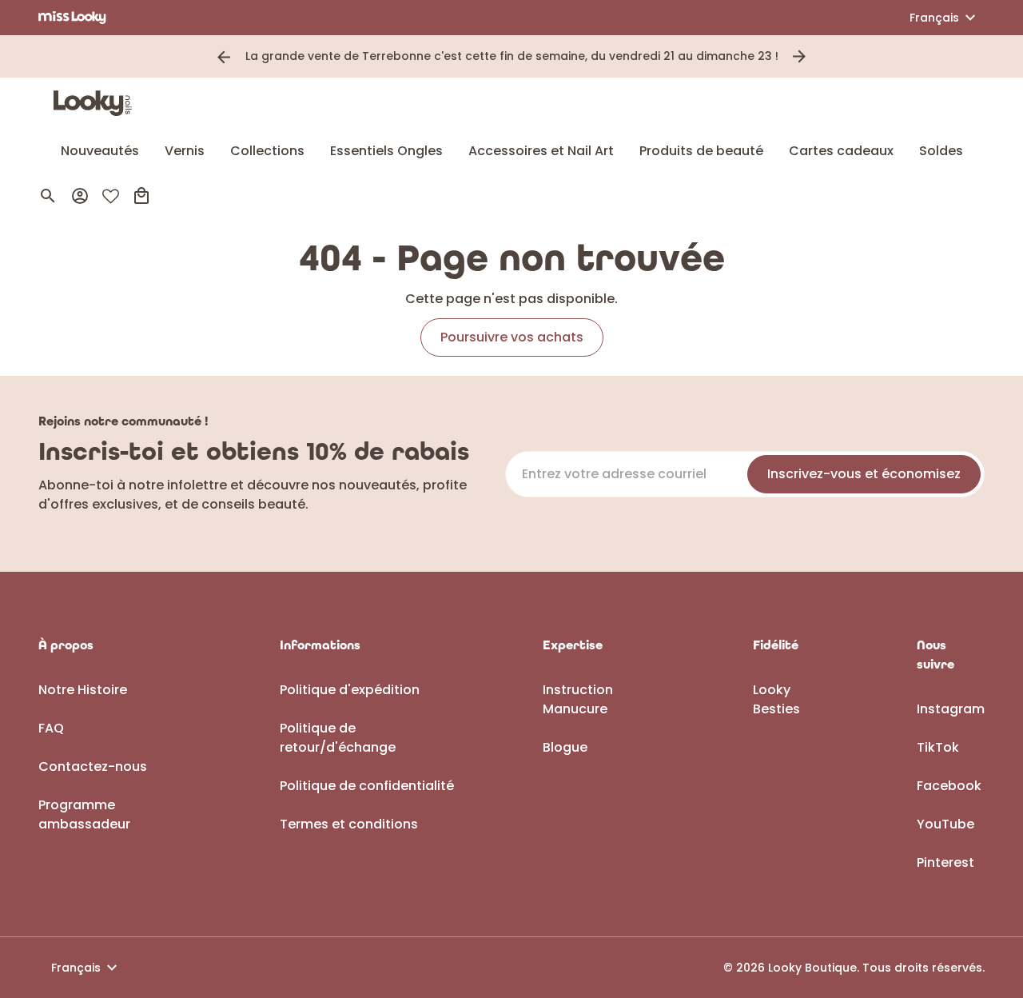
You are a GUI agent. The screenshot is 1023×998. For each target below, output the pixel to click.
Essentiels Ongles (386, 151)
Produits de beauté (701, 151)
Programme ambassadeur (84, 814)
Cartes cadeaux (841, 151)
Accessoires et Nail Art (541, 151)
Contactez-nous (92, 766)
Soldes (941, 151)
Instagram (951, 709)
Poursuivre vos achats (511, 337)
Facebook (949, 785)
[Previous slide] (223, 56)
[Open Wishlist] (110, 196)
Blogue (565, 747)
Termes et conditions (349, 824)
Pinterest (945, 862)
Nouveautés (100, 151)
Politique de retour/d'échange (338, 737)
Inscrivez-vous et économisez (864, 474)
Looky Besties (776, 699)
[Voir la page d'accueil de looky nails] (96, 103)
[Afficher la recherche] (48, 196)
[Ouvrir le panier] (141, 196)
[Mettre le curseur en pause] (821, 56)
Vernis (185, 151)
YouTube (945, 824)
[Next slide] (799, 56)
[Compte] (80, 196)
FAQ (51, 728)
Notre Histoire (82, 690)
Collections (267, 151)
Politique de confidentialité (367, 785)
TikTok (938, 747)
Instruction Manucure (578, 699)
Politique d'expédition (350, 690)
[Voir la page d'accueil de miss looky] (72, 17)
